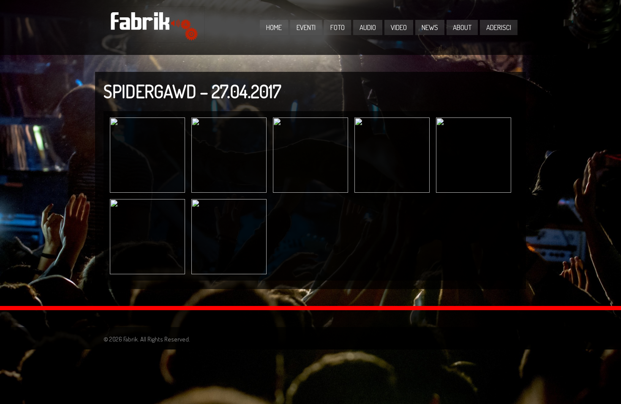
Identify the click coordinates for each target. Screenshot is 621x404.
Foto (337, 27)
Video (399, 27)
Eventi (306, 27)
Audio (368, 27)
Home (274, 27)
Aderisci (498, 27)
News (430, 27)
